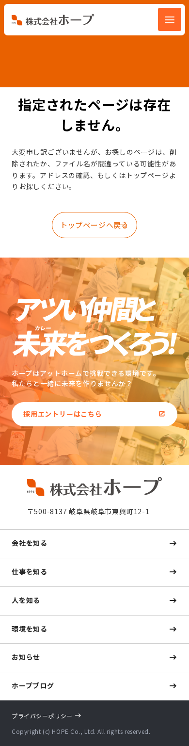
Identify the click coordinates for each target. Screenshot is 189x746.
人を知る (26, 600)
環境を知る (29, 628)
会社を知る (29, 543)
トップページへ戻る (94, 225)
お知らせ (26, 657)
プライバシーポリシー (42, 716)
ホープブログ (33, 685)
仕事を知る (29, 571)
